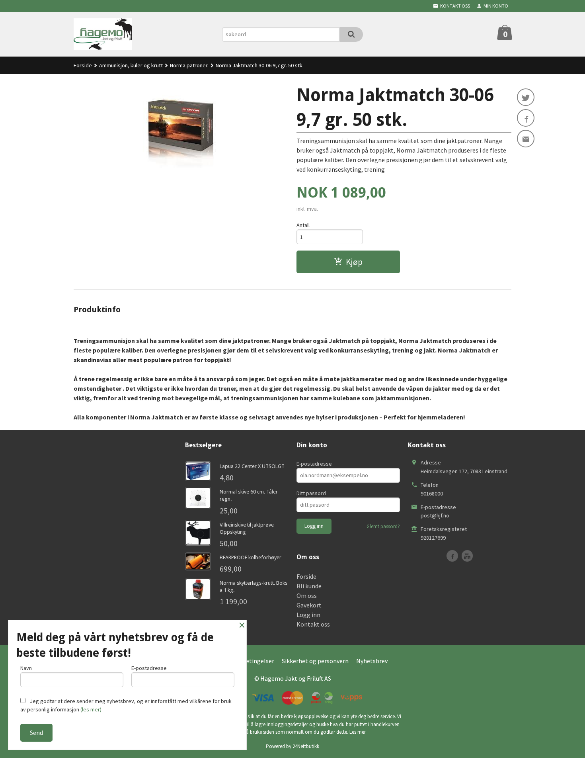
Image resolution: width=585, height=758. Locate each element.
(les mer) (90, 709)
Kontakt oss (313, 624)
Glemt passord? (383, 526)
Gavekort (309, 605)
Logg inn (308, 615)
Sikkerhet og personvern (315, 661)
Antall (303, 225)
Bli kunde (309, 586)
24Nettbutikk (305, 746)
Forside (83, 65)
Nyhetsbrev (372, 661)
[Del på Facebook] (525, 118)
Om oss (306, 595)
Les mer (357, 732)
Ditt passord (311, 493)
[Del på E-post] (525, 138)
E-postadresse (314, 463)
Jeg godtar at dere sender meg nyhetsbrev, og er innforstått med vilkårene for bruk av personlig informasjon (126, 705)
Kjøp (354, 261)
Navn (26, 668)
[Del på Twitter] (525, 97)
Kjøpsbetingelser (250, 661)
